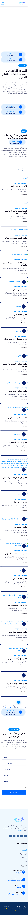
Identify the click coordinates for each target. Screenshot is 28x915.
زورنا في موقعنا (18, 885)
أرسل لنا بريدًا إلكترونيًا (16, 878)
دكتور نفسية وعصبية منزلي (16, 683)
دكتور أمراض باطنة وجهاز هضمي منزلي (14, 365)
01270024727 (10, 55)
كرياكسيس (13, 907)
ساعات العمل (18, 892)
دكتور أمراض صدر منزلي (17, 391)
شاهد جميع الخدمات (7, 707)
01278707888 (10, 60)
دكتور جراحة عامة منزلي (17, 442)
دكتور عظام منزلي (20, 578)
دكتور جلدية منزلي (20, 502)
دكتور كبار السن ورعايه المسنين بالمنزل (15, 264)
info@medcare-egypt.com (15, 880)
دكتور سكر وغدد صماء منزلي (16, 554)
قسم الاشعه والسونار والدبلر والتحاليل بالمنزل (16, 212)
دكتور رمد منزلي (20, 527)
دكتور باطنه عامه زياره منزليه (16, 238)
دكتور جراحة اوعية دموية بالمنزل (14, 477)
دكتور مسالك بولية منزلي (17, 632)
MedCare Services (20, 183)
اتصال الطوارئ (10, 53)
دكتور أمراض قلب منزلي (17, 417)
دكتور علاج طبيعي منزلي (17, 605)
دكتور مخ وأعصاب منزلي (17, 658)
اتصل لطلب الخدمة (17, 870)
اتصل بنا (20, 830)
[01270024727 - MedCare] (22, 3)
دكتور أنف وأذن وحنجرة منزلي (15, 339)
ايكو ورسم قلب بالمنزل (18, 186)
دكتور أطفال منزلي (19, 314)
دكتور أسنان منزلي (20, 289)
